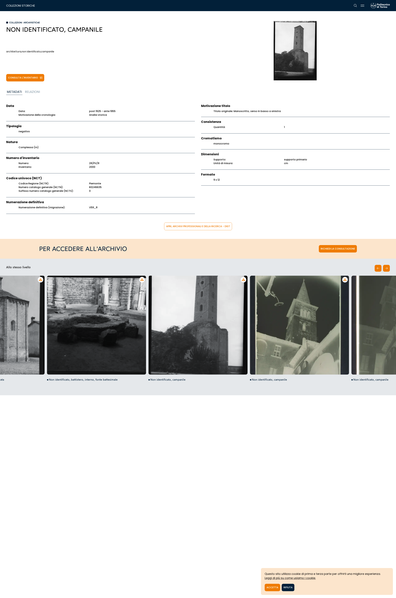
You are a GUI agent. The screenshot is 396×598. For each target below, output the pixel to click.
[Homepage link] (380, 5)
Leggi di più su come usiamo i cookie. (290, 578)
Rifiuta (288, 587)
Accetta (272, 587)
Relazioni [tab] (32, 92)
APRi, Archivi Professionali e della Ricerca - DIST (198, 226)
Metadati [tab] (14, 92)
